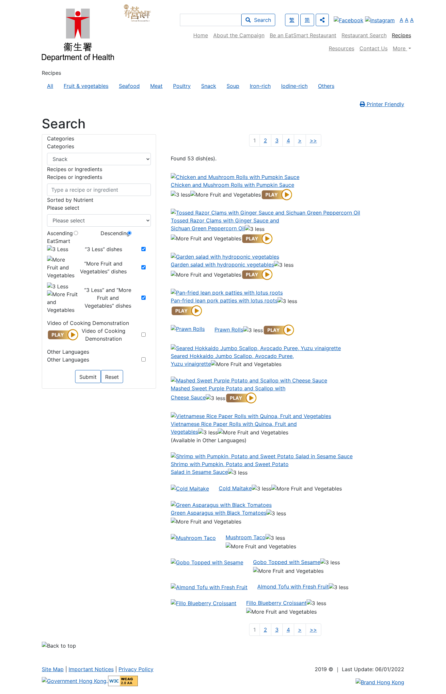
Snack (208, 86)
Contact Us (373, 48)
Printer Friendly (384, 104)
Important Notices (91, 669)
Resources (341, 48)
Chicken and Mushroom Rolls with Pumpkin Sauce (232, 185)
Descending (115, 233)
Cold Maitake (235, 488)
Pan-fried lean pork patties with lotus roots (224, 300)
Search (261, 20)
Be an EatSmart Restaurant (303, 35)
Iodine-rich (294, 86)
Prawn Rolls (229, 329)
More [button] (400, 48)
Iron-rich (260, 86)
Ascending (60, 233)
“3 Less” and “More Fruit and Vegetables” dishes (107, 298)
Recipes (401, 35)
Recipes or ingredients (74, 177)
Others (326, 86)
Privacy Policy (136, 669)
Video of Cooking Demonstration (103, 335)
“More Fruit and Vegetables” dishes (103, 267)
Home (200, 35)
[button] (322, 20)
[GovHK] (75, 680)
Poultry (182, 86)
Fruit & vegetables (86, 86)
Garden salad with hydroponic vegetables (222, 264)
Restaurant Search (364, 35)
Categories (60, 146)
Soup (233, 86)
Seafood (129, 86)
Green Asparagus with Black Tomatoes (218, 512)
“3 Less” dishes (103, 249)
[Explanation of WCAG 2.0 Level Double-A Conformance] (123, 680)
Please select (63, 207)
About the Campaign (238, 35)
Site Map (53, 669)
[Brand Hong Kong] (380, 681)
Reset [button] (112, 377)
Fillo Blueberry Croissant (276, 603)
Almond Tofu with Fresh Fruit (293, 586)
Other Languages (68, 359)
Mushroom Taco (245, 537)
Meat (156, 86)
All (50, 86)
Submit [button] (88, 377)
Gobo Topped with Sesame (286, 562)
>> (315, 140)
